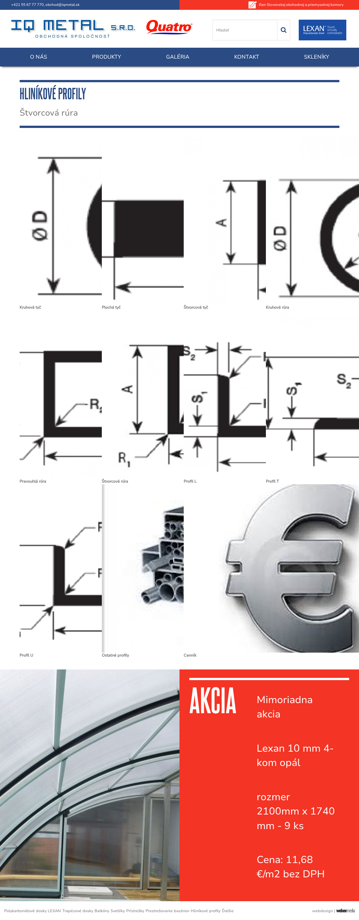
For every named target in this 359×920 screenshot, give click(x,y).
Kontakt (246, 57)
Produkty (106, 57)
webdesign (322, 911)
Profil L (190, 481)
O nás (38, 57)
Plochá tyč (111, 307)
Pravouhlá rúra (33, 481)
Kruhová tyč (30, 307)
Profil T (272, 481)
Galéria (177, 57)
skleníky (316, 57)
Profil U (26, 655)
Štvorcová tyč (196, 307)
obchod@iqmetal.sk (62, 4)
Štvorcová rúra (115, 481)
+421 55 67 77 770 (27, 4)
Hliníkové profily (205, 911)
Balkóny (102, 911)
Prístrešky (135, 911)
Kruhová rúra (277, 307)
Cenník (190, 655)
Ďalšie (228, 911)
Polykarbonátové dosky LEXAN (32, 911)
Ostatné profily (115, 655)
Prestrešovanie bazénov (167, 911)
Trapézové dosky (77, 911)
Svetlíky (118, 911)
